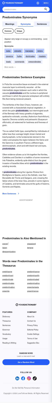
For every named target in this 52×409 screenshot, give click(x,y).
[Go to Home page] (12, 2)
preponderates (34, 61)
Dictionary (6, 316)
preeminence (32, 291)
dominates (30, 56)
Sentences (42, 24)
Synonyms (26, 24)
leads (8, 61)
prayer (5, 243)
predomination (8, 287)
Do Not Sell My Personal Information (26, 388)
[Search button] (45, 9)
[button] (37, 2)
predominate (7, 279)
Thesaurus (6, 321)
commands (19, 61)
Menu (46, 3)
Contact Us (31, 321)
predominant (7, 275)
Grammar (6, 329)
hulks (19, 56)
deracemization (9, 251)
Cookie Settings (33, 334)
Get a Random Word (26, 362)
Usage (4, 338)
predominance (33, 271)
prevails (17, 50)
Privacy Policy (32, 325)
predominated (33, 279)
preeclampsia (33, 287)
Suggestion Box (33, 343)
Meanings (9, 24)
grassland (31, 243)
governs (9, 56)
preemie (5, 291)
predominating (33, 283)
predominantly (33, 275)
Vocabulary (6, 334)
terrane (30, 247)
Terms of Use (32, 338)
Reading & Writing (9, 343)
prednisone (7, 271)
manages (29, 50)
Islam (4, 247)
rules (8, 50)
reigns (40, 50)
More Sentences (9, 193)
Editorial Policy (32, 329)
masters (42, 56)
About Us (30, 316)
